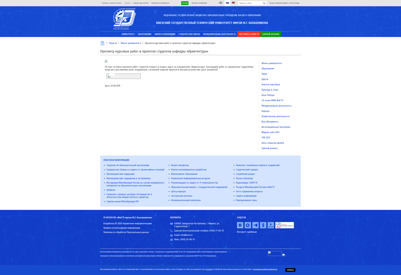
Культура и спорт (270, 89)
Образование (268, 68)
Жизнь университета (131, 43)
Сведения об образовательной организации (128, 165)
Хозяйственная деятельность (276, 116)
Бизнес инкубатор (180, 165)
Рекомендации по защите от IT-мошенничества (194, 182)
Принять (290, 270)
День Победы (268, 95)
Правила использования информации (121, 227)
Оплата (185, 3)
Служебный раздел (245, 174)
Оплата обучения (244, 178)
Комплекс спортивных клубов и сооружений (257, 165)
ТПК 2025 (266, 137)
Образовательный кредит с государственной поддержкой (199, 187)
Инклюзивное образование (184, 174)
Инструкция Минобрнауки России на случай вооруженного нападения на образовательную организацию (135, 184)
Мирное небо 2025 (270, 132)
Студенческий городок (247, 169)
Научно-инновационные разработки (188, 169)
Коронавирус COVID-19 (246, 182)
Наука (264, 73)
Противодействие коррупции (120, 174)
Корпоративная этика (246, 200)
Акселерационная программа (276, 127)
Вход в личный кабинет (279, 3)
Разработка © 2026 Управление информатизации (127, 223)
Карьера (265, 111)
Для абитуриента (270, 121)
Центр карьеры (178, 191)
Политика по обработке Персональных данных (126, 232)
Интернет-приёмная (199, 3)
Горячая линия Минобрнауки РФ (123, 201)
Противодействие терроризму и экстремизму (128, 178)
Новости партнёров (271, 84)
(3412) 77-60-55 (216, 230)
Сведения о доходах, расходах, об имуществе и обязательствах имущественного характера (129, 195)
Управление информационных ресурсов (190, 178)
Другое (265, 79)
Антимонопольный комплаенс (186, 200)
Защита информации (246, 195)
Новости (113, 43)
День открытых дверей (273, 142)
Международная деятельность (277, 105)
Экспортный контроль (181, 195)
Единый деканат (270, 148)
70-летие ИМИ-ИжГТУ (272, 100)
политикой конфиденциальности (265, 269)
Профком (111, 189)
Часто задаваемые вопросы (249, 191)
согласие (209, 269)
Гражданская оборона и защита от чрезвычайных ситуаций (135, 169)
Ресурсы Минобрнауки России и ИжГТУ (255, 187)
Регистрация (294, 3)
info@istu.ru (186, 235)
